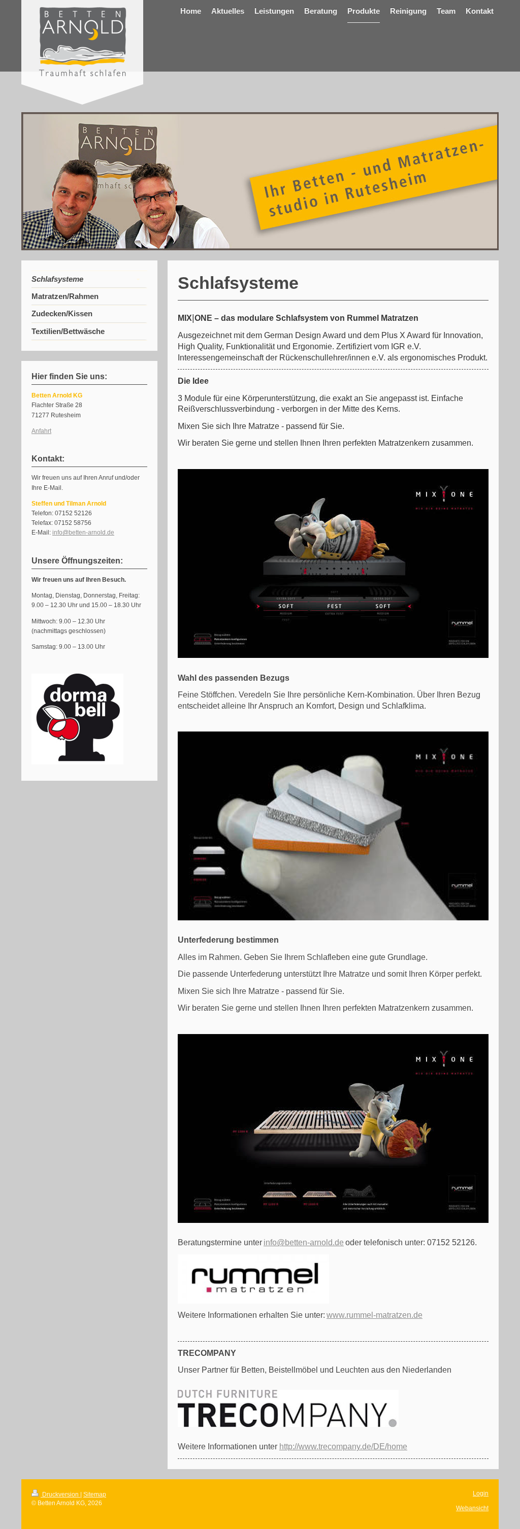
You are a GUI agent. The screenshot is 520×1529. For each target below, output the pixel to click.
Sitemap (94, 1494)
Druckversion (60, 1494)
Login (481, 1493)
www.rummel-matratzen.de (374, 1315)
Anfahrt (41, 431)
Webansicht (472, 1508)
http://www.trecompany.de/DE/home (343, 1446)
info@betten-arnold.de (304, 1242)
